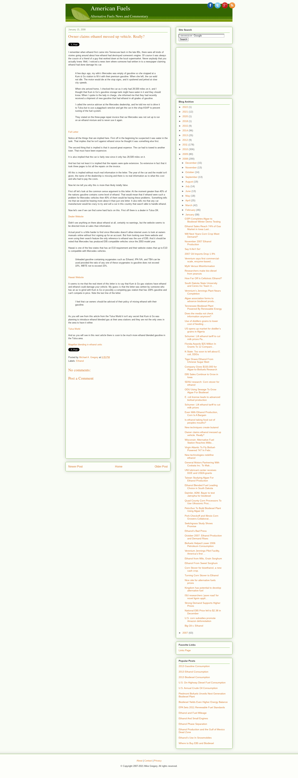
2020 (185, 116)
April (188, 200)
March (189, 205)
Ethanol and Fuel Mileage (193, 712)
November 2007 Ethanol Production (198, 243)
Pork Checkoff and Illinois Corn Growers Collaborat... (201, 517)
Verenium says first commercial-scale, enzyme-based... (202, 260)
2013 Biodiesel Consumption (194, 677)
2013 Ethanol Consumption (193, 671)
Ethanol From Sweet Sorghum (201, 563)
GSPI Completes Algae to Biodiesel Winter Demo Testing (203, 220)
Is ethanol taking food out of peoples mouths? (200, 421)
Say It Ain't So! (192, 249)
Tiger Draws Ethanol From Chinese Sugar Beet (199, 360)
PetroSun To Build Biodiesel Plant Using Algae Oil (203, 509)
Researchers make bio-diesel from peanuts (201, 272)
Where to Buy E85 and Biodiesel (196, 743)
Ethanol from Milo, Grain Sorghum (203, 558)
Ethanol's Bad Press (196, 531)
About (139, 760)
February (190, 210)
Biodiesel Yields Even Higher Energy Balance (203, 702)
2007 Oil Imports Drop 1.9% (200, 253)
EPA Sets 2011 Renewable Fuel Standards (202, 707)
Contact (148, 760)
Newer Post (75, 466)
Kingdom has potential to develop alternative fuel (203, 589)
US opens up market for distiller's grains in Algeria (203, 330)
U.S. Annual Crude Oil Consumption (198, 688)
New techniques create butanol (201, 427)
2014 (185, 130)
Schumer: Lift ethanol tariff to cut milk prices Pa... (202, 337)
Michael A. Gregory (88, 357)
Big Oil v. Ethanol (194, 625)
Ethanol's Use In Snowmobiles (195, 737)
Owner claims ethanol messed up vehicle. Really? (106, 36)
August (189, 181)
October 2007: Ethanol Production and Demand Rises (203, 537)
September (191, 177)
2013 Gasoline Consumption (194, 666)
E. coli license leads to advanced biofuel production (202, 398)
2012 (185, 140)
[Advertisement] (204, 70)
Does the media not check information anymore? (199, 315)
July (187, 186)
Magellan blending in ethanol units (85, 344)
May (188, 195)
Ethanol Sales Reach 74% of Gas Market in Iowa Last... (203, 228)
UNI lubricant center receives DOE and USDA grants (200, 471)
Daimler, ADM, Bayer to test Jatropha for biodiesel (200, 494)
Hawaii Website (76, 277)
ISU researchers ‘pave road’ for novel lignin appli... (202, 597)
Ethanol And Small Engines (193, 718)
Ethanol (80, 361)
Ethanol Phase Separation (193, 724)
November (191, 167)
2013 (185, 135)
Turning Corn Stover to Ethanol (201, 575)
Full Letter (73, 132)
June (188, 191)
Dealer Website (75, 216)
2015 (185, 125)
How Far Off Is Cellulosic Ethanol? (203, 278)
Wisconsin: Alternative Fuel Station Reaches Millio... (199, 441)
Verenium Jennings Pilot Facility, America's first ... (202, 552)
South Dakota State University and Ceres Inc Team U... (201, 284)
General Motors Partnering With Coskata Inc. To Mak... (202, 464)
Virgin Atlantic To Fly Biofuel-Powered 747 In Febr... (200, 449)
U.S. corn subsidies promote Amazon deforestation (200, 619)
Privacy (158, 760)
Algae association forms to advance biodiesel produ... (200, 300)
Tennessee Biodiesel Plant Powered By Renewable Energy (203, 307)
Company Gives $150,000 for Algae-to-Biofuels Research (201, 368)
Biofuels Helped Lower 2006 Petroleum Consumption (200, 544)
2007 (185, 632)
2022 (185, 107)
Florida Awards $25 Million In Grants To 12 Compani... (200, 345)
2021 (185, 111)
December (191, 162)
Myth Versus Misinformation (200, 266)
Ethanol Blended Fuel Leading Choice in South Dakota (201, 487)
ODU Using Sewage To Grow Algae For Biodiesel (200, 391)
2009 (185, 154)
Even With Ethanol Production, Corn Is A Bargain (201, 413)
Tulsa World (74, 329)
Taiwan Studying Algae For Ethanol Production (199, 479)
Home (118, 466)
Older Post (161, 466)
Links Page (185, 650)
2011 (185, 144)
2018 (185, 121)
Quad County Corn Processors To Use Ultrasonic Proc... (203, 502)
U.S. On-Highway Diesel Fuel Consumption (202, 682)
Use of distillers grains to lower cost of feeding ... (201, 322)
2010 (185, 149)
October (190, 172)
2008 (185, 158)
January (190, 214)
